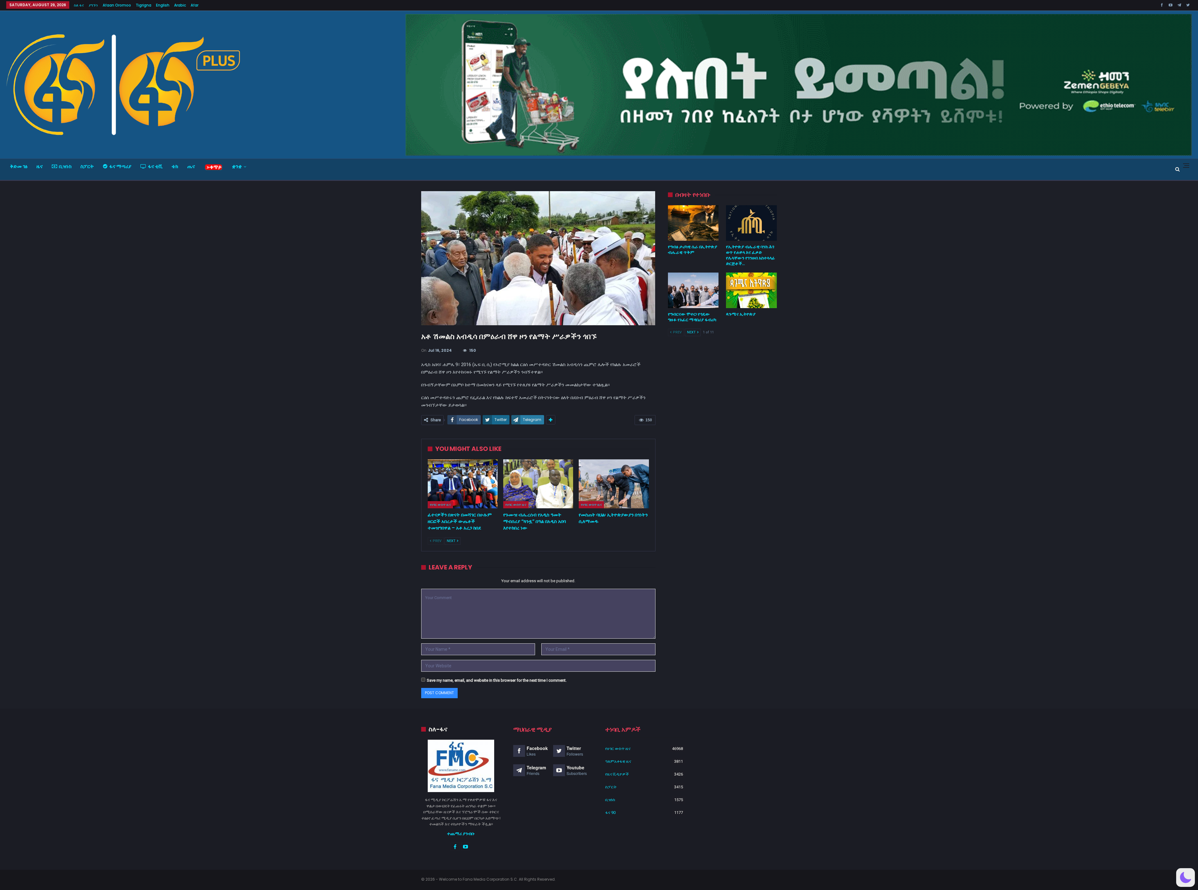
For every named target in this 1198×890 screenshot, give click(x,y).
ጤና (191, 166)
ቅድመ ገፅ (18, 166)
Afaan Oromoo (117, 5)
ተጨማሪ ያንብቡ (461, 833)
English (162, 5)
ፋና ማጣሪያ (120, 166)
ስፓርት (87, 166)
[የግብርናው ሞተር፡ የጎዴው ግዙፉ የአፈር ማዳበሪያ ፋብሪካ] (693, 290)
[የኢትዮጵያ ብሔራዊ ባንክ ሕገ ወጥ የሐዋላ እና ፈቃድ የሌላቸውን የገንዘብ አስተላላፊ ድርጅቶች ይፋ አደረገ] (751, 223)
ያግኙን (93, 5)
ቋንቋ (237, 166)
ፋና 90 (610, 812)
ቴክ (175, 166)
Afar (194, 5)
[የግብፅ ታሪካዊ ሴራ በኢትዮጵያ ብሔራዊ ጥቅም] (693, 223)
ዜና (40, 166)
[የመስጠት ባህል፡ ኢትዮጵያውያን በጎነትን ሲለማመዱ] (614, 483)
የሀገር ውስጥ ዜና (440, 504)
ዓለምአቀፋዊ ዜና (618, 761)
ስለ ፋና (79, 5)
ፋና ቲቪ (155, 166)
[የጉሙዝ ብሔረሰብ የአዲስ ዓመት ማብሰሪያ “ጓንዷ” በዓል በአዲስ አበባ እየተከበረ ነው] (538, 483)
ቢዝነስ (65, 166)
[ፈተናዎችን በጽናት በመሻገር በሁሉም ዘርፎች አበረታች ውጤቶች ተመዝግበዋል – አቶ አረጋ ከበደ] (463, 483)
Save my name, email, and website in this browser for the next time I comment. (497, 680)
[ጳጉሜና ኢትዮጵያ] (751, 290)
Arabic (180, 5)
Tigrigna (143, 5)
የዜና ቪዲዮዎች (617, 774)
